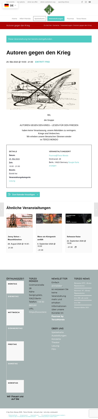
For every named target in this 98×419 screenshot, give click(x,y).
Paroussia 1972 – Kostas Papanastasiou (82, 284)
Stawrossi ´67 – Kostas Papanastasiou (82, 291)
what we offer (32, 2)
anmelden (57, 286)
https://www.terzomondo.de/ (43, 312)
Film (54, 349)
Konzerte (56, 339)
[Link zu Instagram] (86, 2)
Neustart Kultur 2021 (81, 307)
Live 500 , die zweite (81, 298)
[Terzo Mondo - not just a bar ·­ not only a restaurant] (49, 9)
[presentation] (19, 223)
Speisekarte (58, 332)
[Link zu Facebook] (82, 2)
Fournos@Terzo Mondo (58, 155)
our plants (21, 2)
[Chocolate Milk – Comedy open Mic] (2, 210)
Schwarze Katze (74, 237)
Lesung (12, 180)
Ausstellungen (59, 335)
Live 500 (77, 302)
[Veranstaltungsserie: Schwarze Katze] (75, 247)
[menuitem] (11, 2)
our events (10, 2)
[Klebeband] (96, 210)
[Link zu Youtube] (90, 2)
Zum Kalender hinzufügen (23, 194)
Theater (55, 342)
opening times (63, 2)
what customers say (48, 2)
